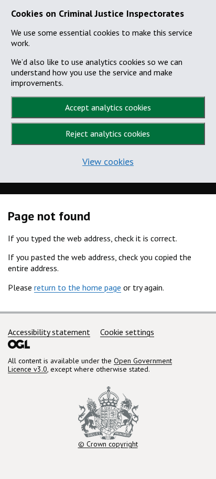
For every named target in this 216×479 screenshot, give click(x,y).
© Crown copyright (108, 444)
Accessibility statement (49, 332)
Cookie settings (127, 332)
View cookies (108, 161)
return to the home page (77, 287)
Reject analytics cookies (108, 133)
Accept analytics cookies (108, 107)
